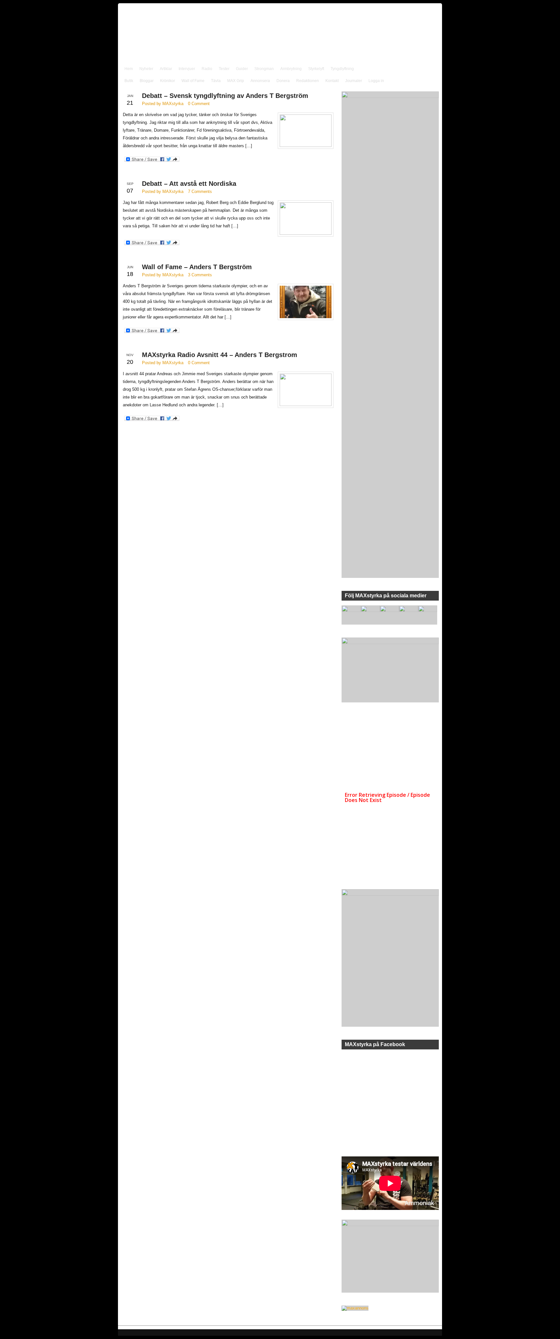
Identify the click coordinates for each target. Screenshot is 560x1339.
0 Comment (199, 103)
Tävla (216, 80)
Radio (207, 68)
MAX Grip (235, 80)
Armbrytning (291, 68)
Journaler (353, 80)
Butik (128, 80)
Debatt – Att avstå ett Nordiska (189, 183)
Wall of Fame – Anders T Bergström (197, 266)
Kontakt (332, 80)
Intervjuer (187, 68)
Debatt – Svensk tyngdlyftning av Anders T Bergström (225, 95)
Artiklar (166, 68)
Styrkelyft (316, 68)
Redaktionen (307, 80)
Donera (283, 80)
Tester (224, 68)
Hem (128, 68)
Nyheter (146, 68)
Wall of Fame (192, 80)
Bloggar (147, 80)
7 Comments (200, 191)
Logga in (376, 80)
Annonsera (260, 80)
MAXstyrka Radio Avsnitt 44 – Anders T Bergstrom (219, 354)
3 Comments (200, 274)
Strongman (264, 68)
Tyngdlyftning (342, 68)
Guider (242, 68)
